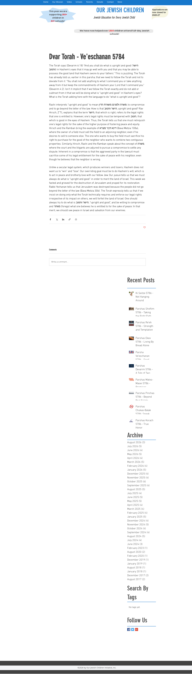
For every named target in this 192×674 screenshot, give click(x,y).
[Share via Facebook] (50, 219)
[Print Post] (76, 219)
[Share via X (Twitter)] (57, 219)
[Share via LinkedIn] (63, 219)
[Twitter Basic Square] (132, 629)
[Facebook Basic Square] (128, 629)
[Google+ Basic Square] (136, 629)
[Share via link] (69, 219)
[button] (57, 2)
